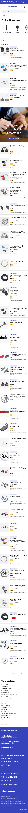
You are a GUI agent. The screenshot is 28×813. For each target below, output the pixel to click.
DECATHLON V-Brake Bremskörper (15, 600)
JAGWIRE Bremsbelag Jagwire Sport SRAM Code (18, 355)
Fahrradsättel (4, 709)
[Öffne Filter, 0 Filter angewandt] (3, 40)
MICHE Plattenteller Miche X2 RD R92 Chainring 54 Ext (18, 276)
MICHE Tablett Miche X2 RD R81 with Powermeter (18, 615)
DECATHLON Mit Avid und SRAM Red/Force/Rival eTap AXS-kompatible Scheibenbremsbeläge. (18, 175)
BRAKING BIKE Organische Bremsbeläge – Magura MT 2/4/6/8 (17, 383)
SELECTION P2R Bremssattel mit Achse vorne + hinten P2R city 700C (18, 643)
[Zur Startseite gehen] (12, 6)
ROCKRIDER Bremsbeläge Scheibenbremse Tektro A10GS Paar (18, 233)
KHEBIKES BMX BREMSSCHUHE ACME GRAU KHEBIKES (18, 368)
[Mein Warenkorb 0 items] (25, 7)
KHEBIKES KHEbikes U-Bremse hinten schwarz (18, 483)
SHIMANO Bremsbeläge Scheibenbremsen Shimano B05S (18, 79)
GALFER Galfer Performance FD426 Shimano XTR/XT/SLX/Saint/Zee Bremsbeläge (17, 291)
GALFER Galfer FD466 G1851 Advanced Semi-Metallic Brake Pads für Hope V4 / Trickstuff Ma (18, 411)
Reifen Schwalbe (5, 724)
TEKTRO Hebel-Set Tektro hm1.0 (18, 322)
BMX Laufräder (5, 711)
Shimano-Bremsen (6, 688)
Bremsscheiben (5, 692)
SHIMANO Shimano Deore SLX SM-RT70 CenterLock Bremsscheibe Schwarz (17, 572)
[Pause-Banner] (23, 2)
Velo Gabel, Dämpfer (6, 707)
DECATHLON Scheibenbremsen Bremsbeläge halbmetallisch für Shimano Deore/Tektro (18, 65)
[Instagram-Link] (6, 765)
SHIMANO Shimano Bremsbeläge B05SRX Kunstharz (18, 96)
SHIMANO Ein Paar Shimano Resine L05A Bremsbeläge (17, 49)
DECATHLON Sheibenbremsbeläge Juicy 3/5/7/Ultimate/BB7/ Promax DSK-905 (17, 541)
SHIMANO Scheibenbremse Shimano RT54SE (17, 659)
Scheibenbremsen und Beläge (9, 694)
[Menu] (3, 7)
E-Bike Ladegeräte (6, 32)
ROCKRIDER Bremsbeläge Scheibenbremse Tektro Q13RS (18, 510)
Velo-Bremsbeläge (6, 717)
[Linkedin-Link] (9, 765)
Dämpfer (3, 719)
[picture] (4, 51)
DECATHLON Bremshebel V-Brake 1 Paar (18, 439)
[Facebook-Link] (2, 765)
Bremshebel (4, 690)
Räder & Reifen (5, 703)
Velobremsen (4, 686)
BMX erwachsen (5, 722)
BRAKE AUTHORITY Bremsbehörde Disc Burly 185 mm (17, 498)
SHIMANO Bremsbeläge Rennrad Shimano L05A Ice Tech (18, 586)
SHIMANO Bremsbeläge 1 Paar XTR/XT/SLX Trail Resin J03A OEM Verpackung (18, 207)
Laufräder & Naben (6, 701)
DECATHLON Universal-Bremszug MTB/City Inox (16, 260)
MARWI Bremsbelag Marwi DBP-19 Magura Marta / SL (18, 425)
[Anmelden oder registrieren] (21, 7)
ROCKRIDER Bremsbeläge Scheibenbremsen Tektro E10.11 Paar (18, 147)
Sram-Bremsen (5, 684)
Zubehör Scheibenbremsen (8, 696)
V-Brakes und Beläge (6, 699)
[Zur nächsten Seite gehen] (20, 673)
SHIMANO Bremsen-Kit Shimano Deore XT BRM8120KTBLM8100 (18, 629)
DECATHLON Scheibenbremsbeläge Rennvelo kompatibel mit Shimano (18, 308)
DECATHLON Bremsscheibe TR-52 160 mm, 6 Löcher (18, 218)
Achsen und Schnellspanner (8, 713)
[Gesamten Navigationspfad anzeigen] (2, 15)
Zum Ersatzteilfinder (14, 138)
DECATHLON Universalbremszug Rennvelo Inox (18, 556)
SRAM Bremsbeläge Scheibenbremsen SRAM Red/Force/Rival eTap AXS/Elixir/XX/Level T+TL (16, 189)
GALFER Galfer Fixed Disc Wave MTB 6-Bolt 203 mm (18, 454)
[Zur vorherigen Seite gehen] (8, 673)
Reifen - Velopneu (5, 705)
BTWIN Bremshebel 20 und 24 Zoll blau (18, 525)
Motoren (17, 32)
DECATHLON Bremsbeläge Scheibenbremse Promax (17, 159)
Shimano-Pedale (5, 715)
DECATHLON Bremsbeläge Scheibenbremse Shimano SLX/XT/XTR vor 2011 (17, 246)
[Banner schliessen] (25, 2)
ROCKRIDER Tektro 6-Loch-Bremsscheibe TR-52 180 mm (17, 395)
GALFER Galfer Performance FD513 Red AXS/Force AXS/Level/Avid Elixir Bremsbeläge (17, 338)
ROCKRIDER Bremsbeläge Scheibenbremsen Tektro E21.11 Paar (18, 469)
